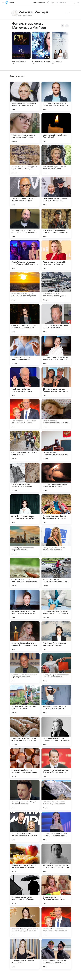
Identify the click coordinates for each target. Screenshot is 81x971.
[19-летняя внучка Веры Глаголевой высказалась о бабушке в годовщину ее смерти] (56, 890)
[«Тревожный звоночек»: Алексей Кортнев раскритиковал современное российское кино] (25, 668)
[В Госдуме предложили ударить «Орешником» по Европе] (56, 477)
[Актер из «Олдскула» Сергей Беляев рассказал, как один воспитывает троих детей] (56, 509)
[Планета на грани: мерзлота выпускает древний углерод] (56, 795)
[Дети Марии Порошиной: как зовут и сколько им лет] (56, 160)
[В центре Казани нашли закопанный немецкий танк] (25, 477)
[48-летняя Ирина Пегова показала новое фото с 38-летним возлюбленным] (25, 827)
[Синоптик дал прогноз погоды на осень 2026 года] (25, 446)
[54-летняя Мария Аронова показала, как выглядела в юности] (56, 731)
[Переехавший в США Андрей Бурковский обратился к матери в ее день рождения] (56, 96)
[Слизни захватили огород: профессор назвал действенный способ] (25, 573)
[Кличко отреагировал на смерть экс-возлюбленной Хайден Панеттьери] (25, 414)
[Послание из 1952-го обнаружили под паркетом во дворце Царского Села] (25, 160)
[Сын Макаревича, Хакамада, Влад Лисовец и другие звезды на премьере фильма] (25, 319)
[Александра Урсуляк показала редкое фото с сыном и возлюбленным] (56, 636)
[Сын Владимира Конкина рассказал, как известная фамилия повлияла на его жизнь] (25, 382)
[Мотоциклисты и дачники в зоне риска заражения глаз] (25, 700)
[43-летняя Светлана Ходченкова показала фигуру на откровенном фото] (25, 636)
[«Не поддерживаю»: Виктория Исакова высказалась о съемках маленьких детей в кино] (25, 604)
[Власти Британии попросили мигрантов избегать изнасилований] (25, 541)
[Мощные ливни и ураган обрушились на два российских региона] (56, 573)
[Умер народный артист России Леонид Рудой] (56, 128)
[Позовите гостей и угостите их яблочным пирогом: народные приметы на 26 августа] (25, 858)
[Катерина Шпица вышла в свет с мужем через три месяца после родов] (56, 350)
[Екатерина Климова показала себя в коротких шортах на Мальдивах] (56, 700)
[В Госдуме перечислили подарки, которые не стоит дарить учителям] (56, 668)
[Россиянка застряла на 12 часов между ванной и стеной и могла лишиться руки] (56, 604)
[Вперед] (67, 25)
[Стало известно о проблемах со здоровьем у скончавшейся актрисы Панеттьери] (25, 96)
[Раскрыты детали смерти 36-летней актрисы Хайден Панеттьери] (56, 255)
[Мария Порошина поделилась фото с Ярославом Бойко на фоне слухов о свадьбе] (25, 255)
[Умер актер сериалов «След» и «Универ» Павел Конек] (25, 795)
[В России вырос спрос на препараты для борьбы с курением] (25, 350)
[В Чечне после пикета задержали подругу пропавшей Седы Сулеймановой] (25, 128)
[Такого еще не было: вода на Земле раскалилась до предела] (25, 287)
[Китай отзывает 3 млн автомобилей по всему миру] (56, 287)
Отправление (57, 61)
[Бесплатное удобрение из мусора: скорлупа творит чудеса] (25, 763)
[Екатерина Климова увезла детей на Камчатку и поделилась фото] (25, 922)
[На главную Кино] (11, 2)
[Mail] (7, 2)
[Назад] (62, 25)
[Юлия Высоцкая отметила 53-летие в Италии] (25, 954)
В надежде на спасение (41, 61)
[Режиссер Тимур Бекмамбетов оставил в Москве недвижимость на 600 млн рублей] (25, 223)
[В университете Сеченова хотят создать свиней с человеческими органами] (25, 731)
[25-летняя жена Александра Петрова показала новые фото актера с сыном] (56, 382)
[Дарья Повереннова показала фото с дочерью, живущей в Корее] (25, 509)
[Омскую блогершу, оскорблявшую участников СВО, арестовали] (56, 446)
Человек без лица (19, 61)
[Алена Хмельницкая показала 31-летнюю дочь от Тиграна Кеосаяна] (56, 858)
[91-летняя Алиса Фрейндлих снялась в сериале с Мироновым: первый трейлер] (56, 223)
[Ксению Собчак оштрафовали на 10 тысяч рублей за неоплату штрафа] (56, 763)
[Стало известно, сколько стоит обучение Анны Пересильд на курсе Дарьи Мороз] (56, 827)
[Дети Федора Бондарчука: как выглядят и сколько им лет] (25, 192)
